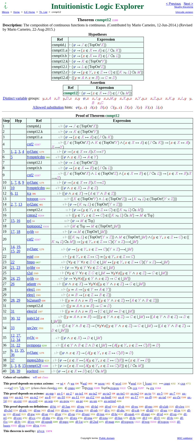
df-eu (134, 406)
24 (13, 278)
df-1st (79, 421)
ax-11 (75, 397)
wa (72, 383)
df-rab (94, 410)
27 (18, 335)
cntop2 (32, 215)
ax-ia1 (79, 393)
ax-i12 (90, 397)
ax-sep (48, 401)
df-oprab (46, 421)
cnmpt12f (34, 366)
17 (13, 232)
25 (18, 278)
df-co (32, 418)
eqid (30, 257)
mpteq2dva (35, 360)
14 (13, 247)
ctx (152, 388)
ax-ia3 (107, 393)
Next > (188, 3)
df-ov (31, 421)
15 (13, 221)
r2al (30, 273)
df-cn (21, 425)
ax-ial (162, 397)
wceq (101, 383)
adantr (31, 284)
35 (22, 350)
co (55, 388)
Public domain (107, 438)
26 (13, 284)
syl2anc (32, 204)
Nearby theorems (183, 6)
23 (18, 267)
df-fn (132, 418)
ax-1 (60, 393)
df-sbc (121, 410)
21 (13, 267)
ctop (90, 388)
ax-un (93, 401)
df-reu (79, 410)
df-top (146, 421)
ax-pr (79, 401)
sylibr (31, 267)
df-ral (50, 410)
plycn (40, 431)
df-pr (58, 414)
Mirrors (5, 12)
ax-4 (121, 397)
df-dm (46, 418)
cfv (22, 388)
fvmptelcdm (36, 157)
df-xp (173, 414)
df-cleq (179, 406)
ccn (135, 388)
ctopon (114, 388)
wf (11, 388)
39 (18, 371)
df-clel (8, 410)
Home (16, 12)
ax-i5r (176, 397)
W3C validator (184, 438)
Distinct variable (15, 98)
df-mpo (63, 421)
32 (18, 318)
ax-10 (61, 397)
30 (13, 318)
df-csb (135, 410)
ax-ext (18, 401)
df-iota (103, 418)
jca (29, 193)
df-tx (36, 425)
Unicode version (184, 12)
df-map (109, 421)
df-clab (163, 406)
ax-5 (160, 393)
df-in (177, 410)
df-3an (66, 406)
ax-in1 (121, 393)
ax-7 (172, 393)
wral (133, 383)
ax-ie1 (19, 397)
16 (18, 221)
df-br (114, 414)
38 (13, 371)
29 (18, 300)
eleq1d (32, 311)
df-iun (100, 414)
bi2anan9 (34, 300)
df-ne (37, 410)
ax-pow (64, 401)
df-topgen (127, 421)
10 (13, 188)
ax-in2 (135, 393)
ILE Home (29, 12)
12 (13, 335)
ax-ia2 (93, 393)
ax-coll (33, 401)
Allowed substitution (48, 107)
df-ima (88, 418)
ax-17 (134, 397)
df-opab (129, 414)
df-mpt (145, 414)
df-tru (80, 406)
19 (18, 247)
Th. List (43, 12)
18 (18, 232)
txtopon (32, 199)
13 (20, 204)
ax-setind (110, 401)
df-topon (163, 421)
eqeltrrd (32, 371)
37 (13, 360)
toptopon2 (34, 226)
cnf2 (30, 144)
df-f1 (157, 418)
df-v (107, 410)
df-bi (53, 406)
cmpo (71, 388)
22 (13, 262)
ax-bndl (106, 397)
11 (16, 193)
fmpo (31, 262)
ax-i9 (148, 397)
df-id (160, 414)
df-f (144, 418)
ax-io (148, 393)
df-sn (45, 414)
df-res (73, 418)
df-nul (16, 414)
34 (18, 340)
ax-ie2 (34, 397)
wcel (118, 383)
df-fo (170, 418)
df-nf (108, 406)
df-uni (86, 414)
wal (84, 383)
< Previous (173, 3)
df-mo (148, 406)
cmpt (167, 383)
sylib (30, 232)
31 (13, 311)
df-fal (94, 406)
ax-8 (48, 397)
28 (13, 300)
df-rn (60, 418)
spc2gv (32, 328)
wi (61, 383)
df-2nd (94, 421)
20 (18, 251)
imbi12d (33, 318)
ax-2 (69, 393)
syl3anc (32, 151)
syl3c (31, 338)
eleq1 (31, 289)
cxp (182, 383)
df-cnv (18, 418)
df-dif (149, 410)
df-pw (31, 414)
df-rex (65, 410)
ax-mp (50, 393)
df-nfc (23, 410)
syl (29, 221)
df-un (163, 410)
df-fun (118, 418)
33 (13, 328)
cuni (149, 383)
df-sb (121, 406)
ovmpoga (34, 345)
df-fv (18, 421)
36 (13, 355)
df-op (71, 414)
